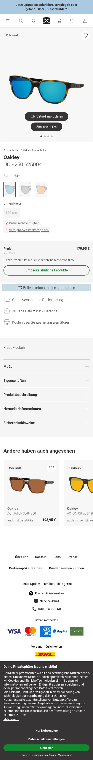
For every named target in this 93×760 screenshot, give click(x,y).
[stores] (33, 20)
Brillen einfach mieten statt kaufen (49, 287)
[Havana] (9, 189)
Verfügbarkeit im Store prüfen (29, 230)
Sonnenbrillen (11, 150)
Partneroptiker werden (25, 568)
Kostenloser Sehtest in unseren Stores (41, 322)
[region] (46, 494)
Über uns (21, 557)
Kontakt (41, 557)
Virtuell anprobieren (50, 116)
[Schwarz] (25, 189)
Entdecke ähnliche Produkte (47, 270)
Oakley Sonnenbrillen (35, 150)
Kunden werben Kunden (66, 568)
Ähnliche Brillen (46, 127)
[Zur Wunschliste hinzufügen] (85, 35)
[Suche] (20, 21)
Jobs (57, 557)
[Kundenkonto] (59, 20)
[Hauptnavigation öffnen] (7, 21)
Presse (73, 557)
